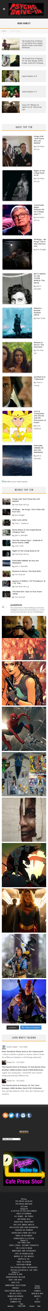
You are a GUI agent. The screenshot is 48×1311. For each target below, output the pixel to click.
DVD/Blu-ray (37, 1293)
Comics (37, 1290)
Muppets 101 (24, 1259)
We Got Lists (16, 1293)
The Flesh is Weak (24, 1248)
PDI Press (24, 1199)
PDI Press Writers (24, 1203)
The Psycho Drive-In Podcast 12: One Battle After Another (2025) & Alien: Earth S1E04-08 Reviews (32, 44)
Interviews (11, 1306)
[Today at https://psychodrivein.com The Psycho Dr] (24, 820)
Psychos (32, 1306)
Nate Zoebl (40, 318)
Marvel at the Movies (24, 1256)
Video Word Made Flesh (15, 1290)
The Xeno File (15, 1299)
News (21, 1304)
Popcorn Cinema (24, 1264)
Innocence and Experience (24, 1250)
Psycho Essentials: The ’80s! (24, 1270)
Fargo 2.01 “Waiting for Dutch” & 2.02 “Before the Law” (32, 106)
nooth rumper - (17, 1047)
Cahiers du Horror (24, 1230)
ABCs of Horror (24, 1213)
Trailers (22, 1306)
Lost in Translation (24, 1253)
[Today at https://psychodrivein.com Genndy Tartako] (24, 865)
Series (37, 1301)
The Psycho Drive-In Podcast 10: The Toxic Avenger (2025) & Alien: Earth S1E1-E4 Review (32, 60)
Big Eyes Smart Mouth (24, 1224)
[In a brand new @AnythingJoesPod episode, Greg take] (24, 1001)
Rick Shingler (41, 249)
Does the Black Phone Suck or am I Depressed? (22, 1051)
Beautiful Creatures (24, 1221)
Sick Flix (15, 1282)
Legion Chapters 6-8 (29, 76)
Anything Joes (24, 1219)
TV (37, 1299)
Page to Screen (24, 1261)
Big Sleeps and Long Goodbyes (24, 1227)
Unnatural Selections (15, 1285)
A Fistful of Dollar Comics (24, 1210)
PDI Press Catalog (24, 1201)
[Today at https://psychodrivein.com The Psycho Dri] (24, 729)
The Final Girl (20, 574)
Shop (38, 1306)
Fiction (24, 1206)
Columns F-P (24, 1240)
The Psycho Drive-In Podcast (24, 1267)
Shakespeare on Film (15, 1277)
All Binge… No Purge (24, 1216)
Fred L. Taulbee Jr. (22, 523)
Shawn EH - (15, 1062)
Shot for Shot (15, 1279)
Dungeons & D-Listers (24, 1238)
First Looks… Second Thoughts (24, 1245)
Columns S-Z (15, 1272)
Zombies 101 (15, 1301)
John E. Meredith (21, 535)
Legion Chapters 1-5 (29, 91)
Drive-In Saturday (24, 1235)
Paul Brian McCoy (22, 504)
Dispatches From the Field (24, 1232)
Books (37, 1288)
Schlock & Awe (15, 1274)
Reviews (37, 1286)
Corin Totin (19, 546)
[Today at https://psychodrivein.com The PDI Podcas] (24, 638)
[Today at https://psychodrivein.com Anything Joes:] (24, 683)
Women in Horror (15, 1296)
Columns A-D (24, 1208)
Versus (15, 1288)
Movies (37, 1296)
